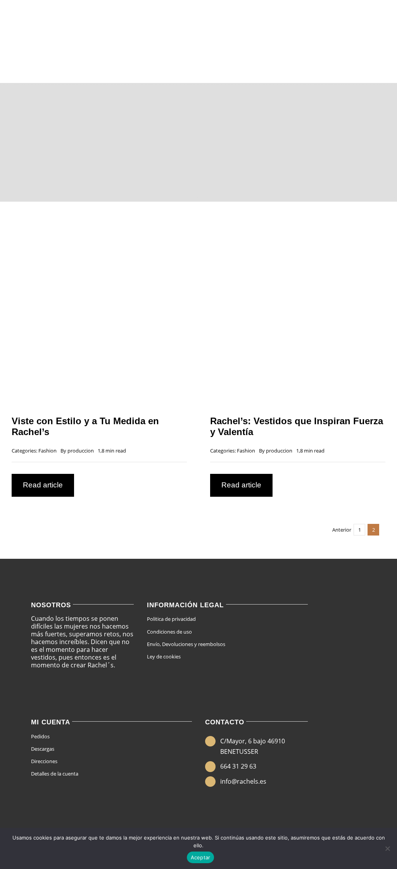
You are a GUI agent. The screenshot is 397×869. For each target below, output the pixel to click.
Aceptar (201, 857)
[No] (387, 848)
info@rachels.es (243, 781)
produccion (80, 450)
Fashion (47, 450)
